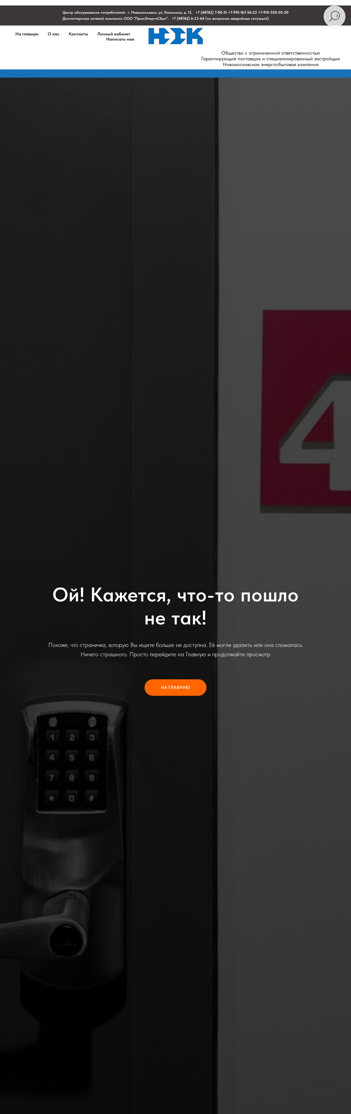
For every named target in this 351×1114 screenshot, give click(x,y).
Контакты (78, 33)
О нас (54, 33)
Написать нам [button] (120, 39)
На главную (26, 33)
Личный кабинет (113, 33)
